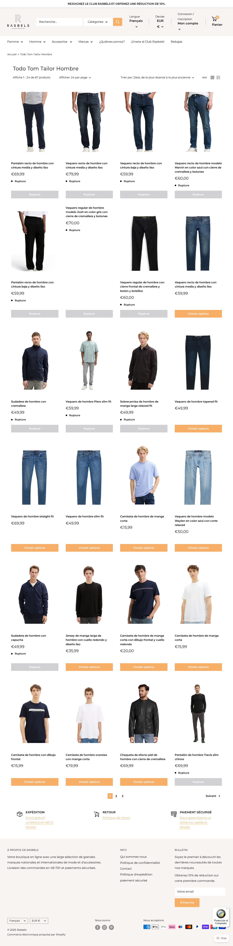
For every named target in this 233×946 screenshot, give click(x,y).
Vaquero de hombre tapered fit (196, 401)
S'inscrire (187, 902)
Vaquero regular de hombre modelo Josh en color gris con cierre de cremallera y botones (87, 212)
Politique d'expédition (136, 874)
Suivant (211, 796)
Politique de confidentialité (140, 863)
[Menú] (227, 909)
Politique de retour (116, 817)
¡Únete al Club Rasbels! (147, 41)
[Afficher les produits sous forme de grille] (212, 77)
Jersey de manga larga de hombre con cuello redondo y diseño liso (86, 640)
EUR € (36, 920)
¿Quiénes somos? (112, 41)
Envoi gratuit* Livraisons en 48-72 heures (39, 822)
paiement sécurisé (133, 880)
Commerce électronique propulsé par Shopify (36, 934)
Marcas (83, 41)
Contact (126, 868)
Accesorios (60, 41)
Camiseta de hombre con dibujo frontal (33, 757)
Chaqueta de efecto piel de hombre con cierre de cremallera (142, 757)
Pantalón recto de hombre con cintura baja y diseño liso (32, 284)
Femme (13, 41)
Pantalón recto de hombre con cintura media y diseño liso (32, 165)
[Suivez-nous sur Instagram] (104, 927)
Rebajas (176, 41)
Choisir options (198, 313)
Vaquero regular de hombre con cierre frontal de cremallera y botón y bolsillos (142, 287)
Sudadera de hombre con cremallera (28, 403)
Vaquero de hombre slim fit (85, 516)
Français (14, 920)
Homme (35, 41)
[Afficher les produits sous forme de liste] (218, 77)
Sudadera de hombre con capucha (28, 638)
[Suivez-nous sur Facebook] (97, 927)
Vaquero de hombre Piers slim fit (88, 401)
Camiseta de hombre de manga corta (142, 518)
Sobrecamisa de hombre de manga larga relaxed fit (139, 403)
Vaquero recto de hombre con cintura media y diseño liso (86, 165)
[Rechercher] (117, 22)
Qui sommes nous (133, 856)
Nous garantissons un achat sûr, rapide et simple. (195, 822)
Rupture (34, 194)
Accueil (12, 54)
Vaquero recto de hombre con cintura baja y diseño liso (141, 165)
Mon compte (188, 23)
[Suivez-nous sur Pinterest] (111, 927)
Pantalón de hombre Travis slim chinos (197, 757)
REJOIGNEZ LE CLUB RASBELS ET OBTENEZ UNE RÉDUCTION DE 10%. (116, 3)
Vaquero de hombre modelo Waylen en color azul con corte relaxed (196, 521)
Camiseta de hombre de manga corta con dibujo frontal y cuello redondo (142, 640)
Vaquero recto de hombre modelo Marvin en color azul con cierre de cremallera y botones (198, 168)
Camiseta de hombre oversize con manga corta (86, 757)
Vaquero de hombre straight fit (32, 516)
